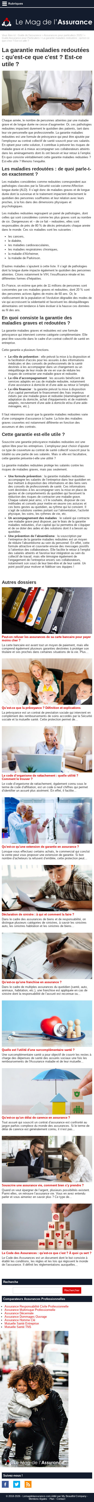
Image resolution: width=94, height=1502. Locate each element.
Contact (61, 1498)
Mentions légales (38, 1498)
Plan (52, 1498)
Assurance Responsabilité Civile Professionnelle (36, 1306)
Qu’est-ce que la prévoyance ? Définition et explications (41, 708)
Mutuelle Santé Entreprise (22, 1323)
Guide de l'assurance (29, 35)
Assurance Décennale (19, 1313)
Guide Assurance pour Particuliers (21, 38)
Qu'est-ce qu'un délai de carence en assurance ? (36, 1117)
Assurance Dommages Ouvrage (26, 1316)
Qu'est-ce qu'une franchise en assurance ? (32, 982)
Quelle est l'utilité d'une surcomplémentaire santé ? (38, 1050)
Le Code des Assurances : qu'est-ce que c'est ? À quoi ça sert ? (46, 1253)
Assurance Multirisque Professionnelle (30, 1310)
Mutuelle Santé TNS (18, 1327)
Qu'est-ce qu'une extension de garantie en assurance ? (40, 846)
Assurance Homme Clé (20, 1320)
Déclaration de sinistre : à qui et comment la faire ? (38, 914)
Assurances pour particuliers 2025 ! (63, 35)
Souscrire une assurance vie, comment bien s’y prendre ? (43, 1185)
